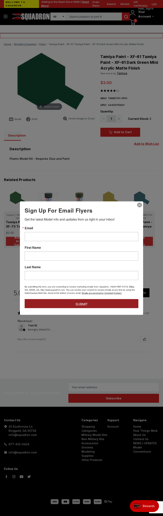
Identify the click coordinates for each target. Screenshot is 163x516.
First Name (33, 247)
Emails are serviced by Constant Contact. (102, 292)
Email (29, 227)
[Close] (139, 204)
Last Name (33, 266)
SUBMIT (82, 304)
